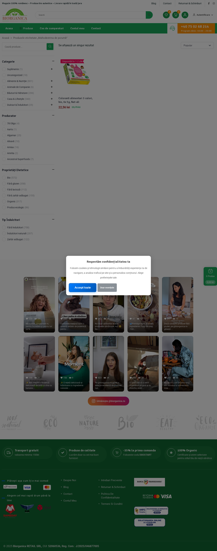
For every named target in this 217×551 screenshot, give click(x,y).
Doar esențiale (107, 287)
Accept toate (83, 287)
